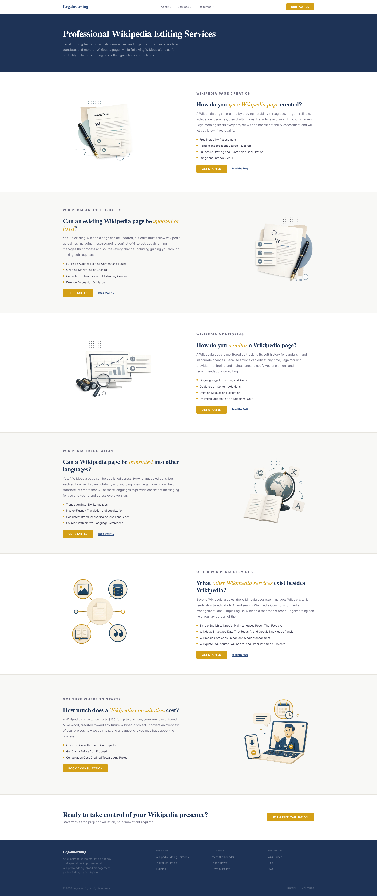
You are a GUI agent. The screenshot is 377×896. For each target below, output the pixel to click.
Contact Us (300, 6)
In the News (219, 862)
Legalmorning (75, 7)
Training (161, 868)
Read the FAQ (240, 168)
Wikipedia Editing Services (172, 857)
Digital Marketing (166, 862)
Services (183, 6)
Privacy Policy (221, 868)
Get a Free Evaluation (290, 817)
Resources (204, 6)
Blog (270, 862)
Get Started (211, 168)
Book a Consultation (85, 768)
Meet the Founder (223, 857)
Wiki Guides (275, 857)
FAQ (270, 868)
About (165, 6)
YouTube (308, 888)
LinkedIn (292, 888)
